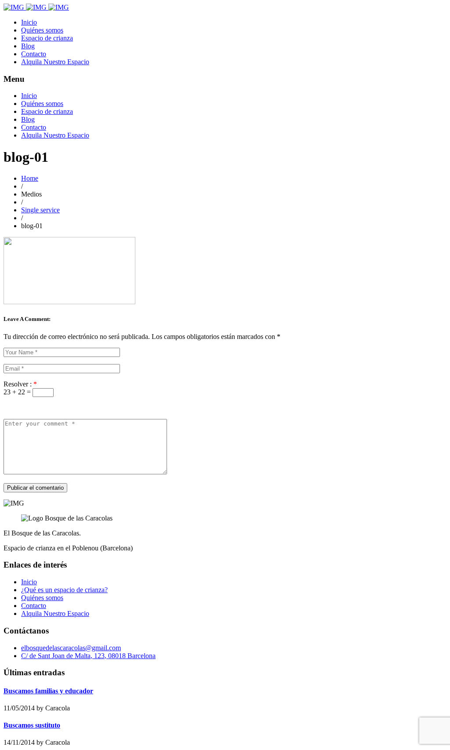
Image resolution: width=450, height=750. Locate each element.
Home (29, 178)
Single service (40, 210)
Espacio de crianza (47, 38)
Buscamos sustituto (32, 725)
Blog (28, 46)
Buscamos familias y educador (48, 691)
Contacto (33, 54)
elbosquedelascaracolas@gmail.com (71, 648)
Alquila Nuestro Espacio (55, 62)
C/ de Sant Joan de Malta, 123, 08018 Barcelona (88, 655)
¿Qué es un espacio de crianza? (64, 589)
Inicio (29, 22)
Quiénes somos (42, 30)
